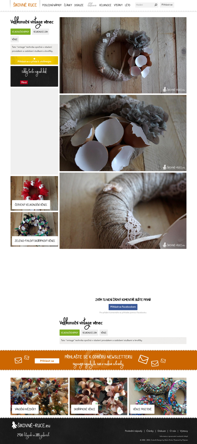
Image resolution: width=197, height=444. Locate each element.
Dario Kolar (169, 440)
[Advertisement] (34, 131)
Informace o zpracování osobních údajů (174, 436)
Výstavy (118, 5)
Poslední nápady (51, 5)
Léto (127, 5)
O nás (173, 431)
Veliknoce (105, 5)
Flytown (185, 440)
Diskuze (79, 5)
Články (68, 5)
